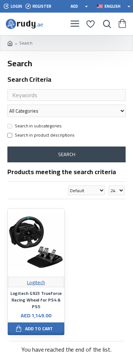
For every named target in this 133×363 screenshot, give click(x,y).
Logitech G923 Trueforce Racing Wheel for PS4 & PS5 (36, 300)
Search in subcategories (38, 126)
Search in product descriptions (45, 135)
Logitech (36, 282)
